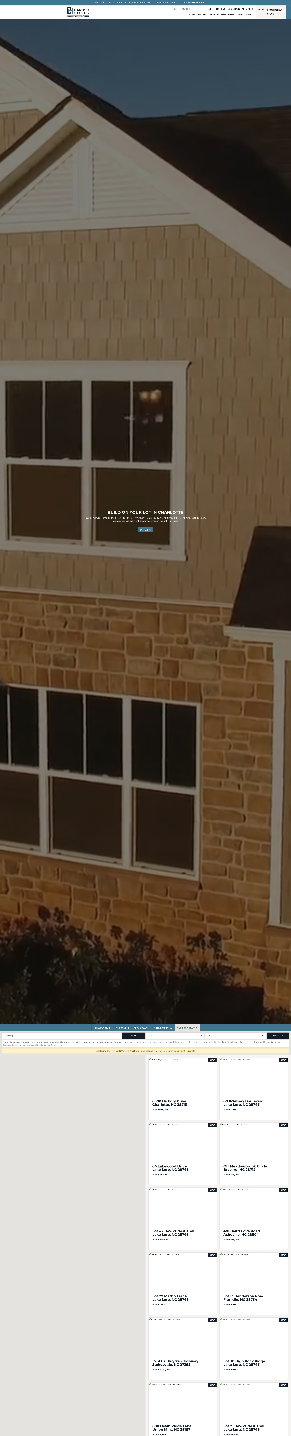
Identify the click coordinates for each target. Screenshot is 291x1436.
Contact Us (145, 529)
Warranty (235, 9)
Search (133, 1036)
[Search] (210, 9)
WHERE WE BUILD (162, 1027)
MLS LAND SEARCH (187, 1027)
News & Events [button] (227, 14)
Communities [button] (195, 14)
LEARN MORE (195, 2)
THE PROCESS (122, 1027)
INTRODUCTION (102, 1027)
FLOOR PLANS (141, 1027)
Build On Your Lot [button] (211, 14)
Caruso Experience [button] (245, 14)
